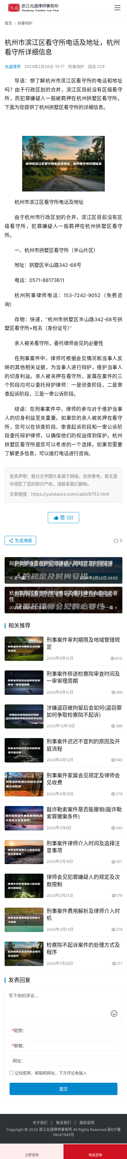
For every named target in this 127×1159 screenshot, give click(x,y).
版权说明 (87, 1122)
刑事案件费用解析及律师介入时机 (83, 914)
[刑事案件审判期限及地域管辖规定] (24, 648)
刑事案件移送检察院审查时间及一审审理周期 (83, 677)
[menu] (117, 7)
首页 (8, 23)
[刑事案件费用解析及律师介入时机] (24, 920)
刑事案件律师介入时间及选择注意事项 (83, 847)
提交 (63, 1088)
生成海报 (23, 540)
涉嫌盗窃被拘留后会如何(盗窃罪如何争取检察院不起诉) (84, 711)
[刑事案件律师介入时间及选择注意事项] (24, 852)
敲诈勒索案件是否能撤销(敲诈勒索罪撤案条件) (84, 813)
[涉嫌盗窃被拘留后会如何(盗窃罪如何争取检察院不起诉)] (24, 716)
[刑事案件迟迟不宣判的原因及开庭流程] (24, 750)
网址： (19, 1060)
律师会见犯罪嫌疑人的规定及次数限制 (83, 880)
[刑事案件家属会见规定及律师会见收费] (24, 784)
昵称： (19, 1030)
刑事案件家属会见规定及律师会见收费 (83, 779)
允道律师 (13, 66)
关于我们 (40, 1122)
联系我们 (63, 1122)
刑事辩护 (76, 66)
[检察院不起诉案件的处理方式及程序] (24, 954)
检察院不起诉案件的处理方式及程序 (83, 948)
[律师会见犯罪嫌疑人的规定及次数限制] (24, 886)
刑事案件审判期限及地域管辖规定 (83, 643)
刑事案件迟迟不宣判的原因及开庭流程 (83, 745)
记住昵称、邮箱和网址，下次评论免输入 (50, 1072)
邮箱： (19, 1045)
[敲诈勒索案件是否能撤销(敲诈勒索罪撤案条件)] (24, 818)
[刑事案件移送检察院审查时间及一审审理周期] (24, 682)
